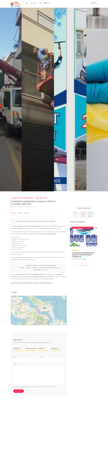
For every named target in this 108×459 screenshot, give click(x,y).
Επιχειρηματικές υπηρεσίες (17, 197)
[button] (13, 309)
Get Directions (18, 298)
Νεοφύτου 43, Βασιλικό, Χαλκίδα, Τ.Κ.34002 (23, 206)
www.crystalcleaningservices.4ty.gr (43, 283)
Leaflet (51, 323)
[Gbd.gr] (16, 4)
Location (19, 213)
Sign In (94, 3)
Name (15, 357)
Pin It (84, 216)
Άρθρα (40, 3)
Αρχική (26, 3)
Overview (13, 213)
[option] (70, 99)
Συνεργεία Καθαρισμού (28, 197)
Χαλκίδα (44, 197)
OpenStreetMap (57, 323)
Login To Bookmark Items (85, 208)
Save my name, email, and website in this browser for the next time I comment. (35, 386)
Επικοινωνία (33, 3)
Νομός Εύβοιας (39, 197)
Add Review (26, 213)
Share (76, 213)
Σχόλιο (15, 364)
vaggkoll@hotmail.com (27, 283)
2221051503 (15, 283)
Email (41, 357)
